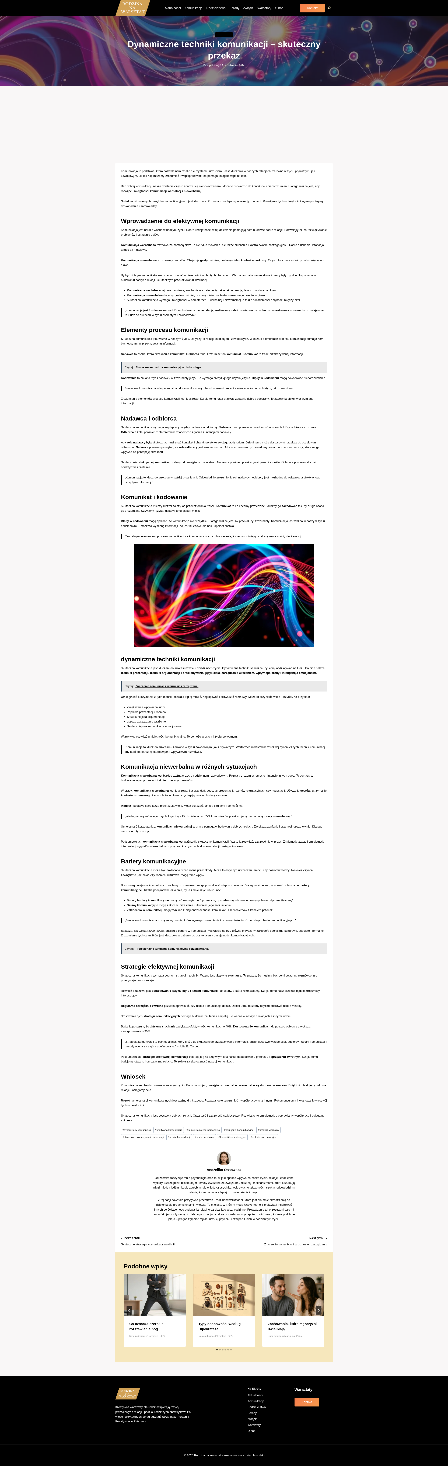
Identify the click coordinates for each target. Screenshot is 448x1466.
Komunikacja (193, 8)
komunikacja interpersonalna (203, 1130)
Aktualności (173, 8)
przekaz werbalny (268, 1130)
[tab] (217, 1349)
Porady (234, 8)
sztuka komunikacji (179, 1137)
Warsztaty (264, 8)
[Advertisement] (224, 124)
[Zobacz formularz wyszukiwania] (329, 8)
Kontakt (312, 8)
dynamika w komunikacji (136, 1130)
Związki (248, 8)
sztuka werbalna (204, 1137)
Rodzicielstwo (216, 8)
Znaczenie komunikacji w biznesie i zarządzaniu (295, 1241)
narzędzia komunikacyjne (239, 1130)
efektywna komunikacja (168, 1130)
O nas (279, 8)
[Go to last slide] (129, 1310)
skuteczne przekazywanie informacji (143, 1137)
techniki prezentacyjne (263, 1137)
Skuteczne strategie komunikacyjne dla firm (149, 1241)
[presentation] (155, 1295)
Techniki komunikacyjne (232, 1137)
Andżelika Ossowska (224, 1170)
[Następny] (318, 1310)
